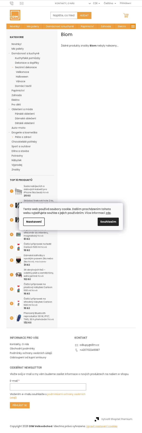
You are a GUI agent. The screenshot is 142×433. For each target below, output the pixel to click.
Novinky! (16, 44)
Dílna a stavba (20, 151)
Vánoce (20, 81)
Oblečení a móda (22, 109)
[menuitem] (14, 26)
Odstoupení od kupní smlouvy (28, 357)
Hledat (84, 15)
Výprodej (17, 165)
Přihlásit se (20, 405)
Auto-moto (18, 128)
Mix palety (18, 48)
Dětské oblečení (24, 123)
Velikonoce (22, 72)
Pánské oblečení (25, 113)
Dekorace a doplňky (27, 63)
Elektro (16, 100)
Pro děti (16, 104)
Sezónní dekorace (26, 67)
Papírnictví (18, 90)
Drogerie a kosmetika (24, 132)
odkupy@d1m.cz (89, 345)
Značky (16, 169)
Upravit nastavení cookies (101, 426)
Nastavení (34, 222)
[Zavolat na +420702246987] (15, 3)
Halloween (22, 76)
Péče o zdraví (23, 137)
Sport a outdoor (21, 146)
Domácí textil (23, 86)
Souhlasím (108, 222)
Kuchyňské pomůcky (27, 58)
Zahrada (17, 95)
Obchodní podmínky (22, 348)
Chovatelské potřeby (24, 141)
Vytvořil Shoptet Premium (116, 419)
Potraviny (17, 155)
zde (108, 213)
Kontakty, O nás (64, 3)
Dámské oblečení (25, 118)
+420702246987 (90, 350)
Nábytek (16, 160)
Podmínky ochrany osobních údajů (31, 353)
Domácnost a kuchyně (25, 53)
